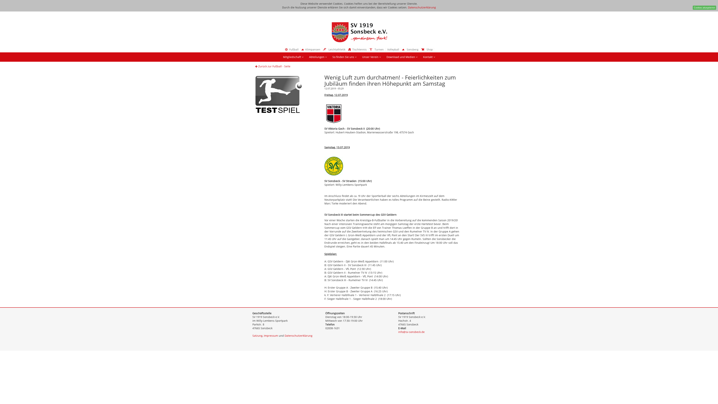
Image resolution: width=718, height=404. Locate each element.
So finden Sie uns (343, 57)
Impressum (271, 335)
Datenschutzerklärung (422, 7)
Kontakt (428, 57)
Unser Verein (370, 57)
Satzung (257, 335)
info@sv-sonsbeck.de (411, 332)
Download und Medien (401, 57)
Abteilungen (317, 57)
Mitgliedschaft (292, 57)
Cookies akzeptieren (704, 7)
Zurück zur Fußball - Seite (273, 66)
